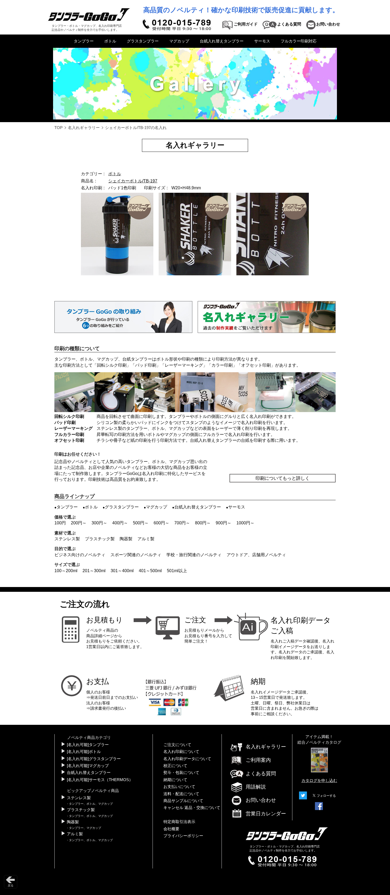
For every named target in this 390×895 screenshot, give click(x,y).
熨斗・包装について (181, 772)
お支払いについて (179, 787)
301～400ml (122, 570)
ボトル (110, 41)
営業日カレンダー (266, 813)
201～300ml (94, 570)
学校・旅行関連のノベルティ (194, 555)
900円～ (223, 523)
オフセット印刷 (256, 365)
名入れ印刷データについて (187, 759)
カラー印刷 (222, 365)
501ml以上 (177, 570)
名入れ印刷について (181, 752)
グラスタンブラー (143, 41)
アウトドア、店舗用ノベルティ (256, 555)
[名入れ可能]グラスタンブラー (94, 759)
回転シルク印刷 (112, 365)
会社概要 (171, 829)
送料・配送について (181, 794)
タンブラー (84, 41)
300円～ (99, 523)
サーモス (262, 41)
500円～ (141, 523)
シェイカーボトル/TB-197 (132, 181)
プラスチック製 (100, 539)
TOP (58, 128)
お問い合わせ (261, 800)
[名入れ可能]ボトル (84, 752)
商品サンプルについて (183, 801)
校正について (175, 766)
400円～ (120, 523)
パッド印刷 (145, 365)
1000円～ (245, 523)
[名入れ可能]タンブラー (88, 745)
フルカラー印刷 (69, 434)
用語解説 (256, 787)
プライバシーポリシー (183, 836)
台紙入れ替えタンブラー (222, 41)
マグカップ (179, 41)
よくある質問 (261, 773)
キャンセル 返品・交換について (191, 808)
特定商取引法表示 (179, 822)
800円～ (203, 523)
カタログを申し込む (319, 780)
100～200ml (65, 570)
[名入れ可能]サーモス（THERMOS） (100, 780)
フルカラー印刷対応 (299, 41)
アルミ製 (145, 539)
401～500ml (150, 570)
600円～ (161, 523)
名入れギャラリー (84, 128)
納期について (175, 780)
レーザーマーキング (184, 365)
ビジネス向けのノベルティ (79, 555)
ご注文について (177, 745)
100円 (60, 523)
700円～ (182, 523)
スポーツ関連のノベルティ (135, 555)
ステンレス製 (67, 539)
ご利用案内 (258, 760)
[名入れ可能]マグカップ (88, 766)
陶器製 (126, 539)
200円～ (78, 523)
